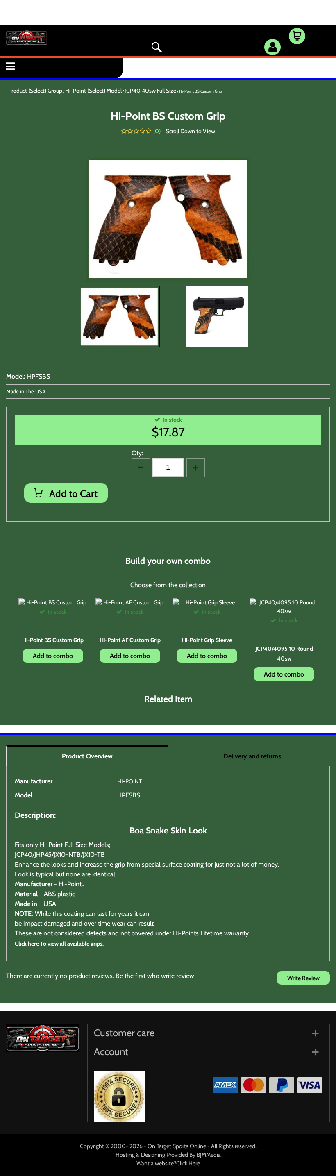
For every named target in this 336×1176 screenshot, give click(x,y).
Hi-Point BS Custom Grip (53, 640)
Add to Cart (72, 493)
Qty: (137, 453)
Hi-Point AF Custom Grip (130, 640)
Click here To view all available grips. (59, 943)
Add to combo (53, 656)
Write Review (303, 978)
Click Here (188, 1163)
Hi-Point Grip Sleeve (207, 640)
